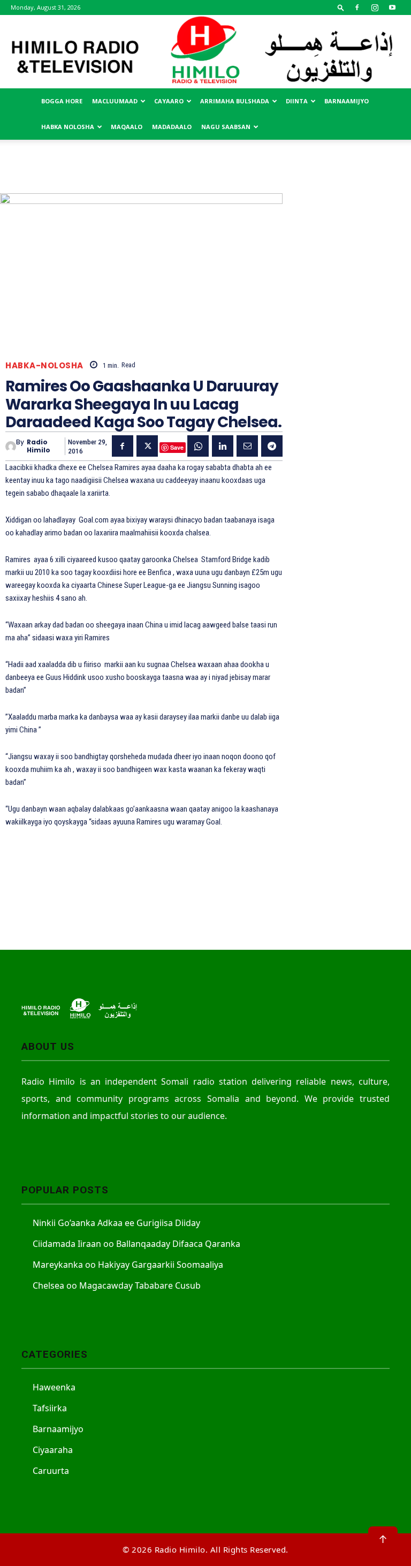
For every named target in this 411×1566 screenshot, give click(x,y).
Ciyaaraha (53, 1450)
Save (177, 447)
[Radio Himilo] (205, 51)
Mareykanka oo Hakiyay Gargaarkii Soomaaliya (128, 1264)
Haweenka (54, 1387)
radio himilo (38, 446)
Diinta (297, 101)
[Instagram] (375, 7)
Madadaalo (172, 127)
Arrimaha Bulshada (234, 101)
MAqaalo (126, 127)
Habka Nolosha (67, 127)
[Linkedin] (222, 446)
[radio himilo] (10, 446)
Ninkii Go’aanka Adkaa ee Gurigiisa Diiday (116, 1223)
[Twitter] (147, 446)
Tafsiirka (50, 1408)
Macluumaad (115, 101)
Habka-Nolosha (44, 365)
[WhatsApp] (198, 446)
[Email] (247, 446)
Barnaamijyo (346, 101)
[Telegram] (272, 446)
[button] (341, 7)
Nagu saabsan (225, 127)
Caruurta (51, 1471)
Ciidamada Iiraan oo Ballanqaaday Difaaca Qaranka (136, 1244)
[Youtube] (392, 7)
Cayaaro (169, 101)
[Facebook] (357, 7)
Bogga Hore (61, 101)
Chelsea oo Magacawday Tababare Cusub (117, 1285)
